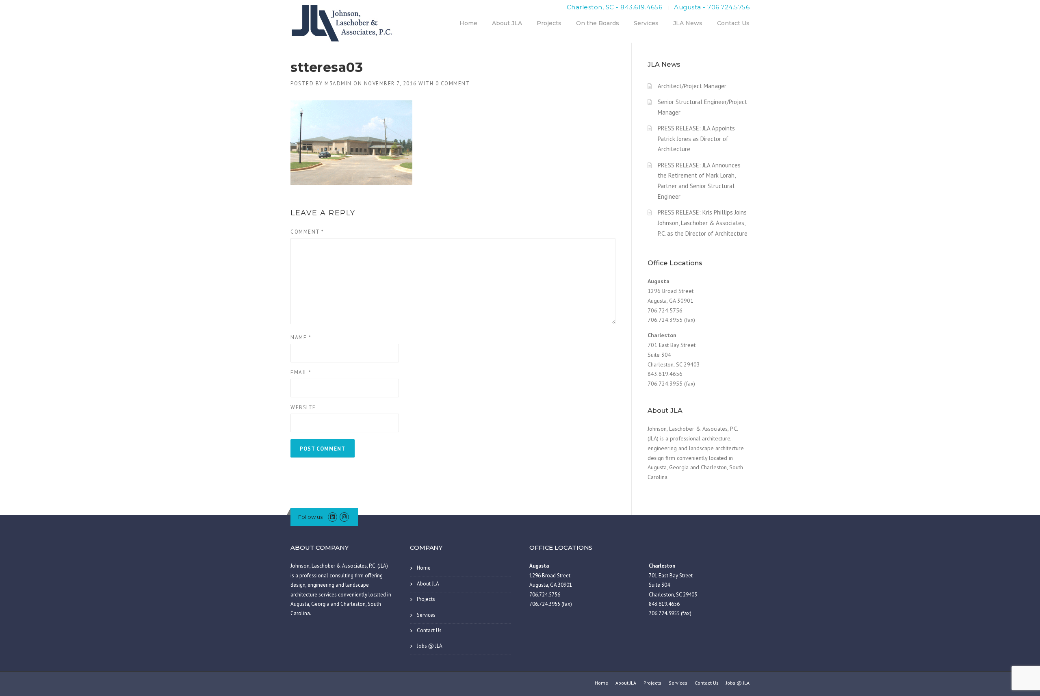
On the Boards (597, 23)
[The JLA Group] (343, 22)
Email (301, 372)
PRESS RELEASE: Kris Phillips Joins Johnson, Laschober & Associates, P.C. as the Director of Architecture (703, 222)
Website (303, 407)
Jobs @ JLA (429, 645)
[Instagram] (344, 517)
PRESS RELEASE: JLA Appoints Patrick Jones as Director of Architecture (696, 138)
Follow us (310, 517)
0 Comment (453, 83)
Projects (549, 23)
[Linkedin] (332, 517)
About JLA (507, 23)
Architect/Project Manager (692, 86)
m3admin (338, 83)
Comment (307, 231)
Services (646, 23)
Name (300, 337)
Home (468, 23)
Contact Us (733, 23)
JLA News (687, 23)
